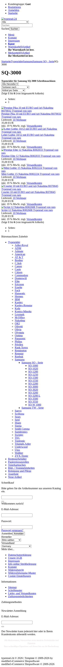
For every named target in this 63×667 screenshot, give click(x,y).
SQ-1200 (33, 371)
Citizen (18, 272)
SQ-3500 (33, 398)
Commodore (21, 275)
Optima (19, 335)
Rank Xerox (21, 347)
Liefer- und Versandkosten (22, 593)
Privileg (19, 344)
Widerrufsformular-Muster (22, 573)
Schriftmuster (15, 590)
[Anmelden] (2, 626)
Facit (17, 290)
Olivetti (19, 326)
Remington (21, 350)
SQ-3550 (33, 401)
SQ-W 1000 (34, 404)
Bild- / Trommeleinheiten (21, 468)
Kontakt (12, 37)
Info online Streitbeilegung (22, 563)
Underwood (21, 446)
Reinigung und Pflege (19, 471)
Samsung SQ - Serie (32, 362)
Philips (18, 341)
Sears (17, 416)
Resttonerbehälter (17, 458)
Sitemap (12, 587)
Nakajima (20, 320)
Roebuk (19, 356)
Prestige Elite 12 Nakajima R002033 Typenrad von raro (30, 156)
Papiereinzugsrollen (18, 461)
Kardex (19, 302)
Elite (17, 281)
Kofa (17, 308)
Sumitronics (21, 431)
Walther (19, 452)
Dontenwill (21, 278)
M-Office (20, 317)
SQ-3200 (33, 392)
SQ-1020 (33, 368)
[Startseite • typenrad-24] (9, 18)
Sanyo (18, 410)
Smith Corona (22, 428)
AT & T (19, 257)
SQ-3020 (33, 389)
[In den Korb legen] (2, 501)
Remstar (19, 353)
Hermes (19, 296)
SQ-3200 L (34, 395)
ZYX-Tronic (21, 455)
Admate (19, 251)
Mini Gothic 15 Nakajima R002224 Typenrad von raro (30, 174)
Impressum (14, 40)
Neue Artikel (15, 477)
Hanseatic (20, 293)
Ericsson (19, 284)
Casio (18, 269)
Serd (17, 419)
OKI (17, 323)
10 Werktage (19, 119)
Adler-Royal (21, 245)
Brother (19, 260)
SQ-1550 (33, 380)
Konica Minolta (23, 311)
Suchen (14, 29)
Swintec (19, 434)
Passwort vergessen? (12, 530)
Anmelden (19, 533)
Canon (18, 266)
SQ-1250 (33, 374)
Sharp (18, 422)
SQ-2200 (33, 383)
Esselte (18, 287)
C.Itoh (18, 263)
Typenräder (14, 242)
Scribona (19, 413)
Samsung (20, 359)
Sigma (18, 425)
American (20, 254)
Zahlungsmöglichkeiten (20, 596)
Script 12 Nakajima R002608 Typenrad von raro (27, 210)
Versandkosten (34, 125)
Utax (17, 449)
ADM (18, 248)
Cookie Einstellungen (19, 576)
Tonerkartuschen (17, 465)
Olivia (18, 329)
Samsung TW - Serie (33, 407)
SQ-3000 (33, 386)
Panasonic (20, 338)
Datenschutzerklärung (19, 554)
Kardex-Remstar (23, 305)
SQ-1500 (33, 377)
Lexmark (19, 314)
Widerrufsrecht (16, 570)
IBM (17, 299)
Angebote (13, 474)
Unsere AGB (15, 557)
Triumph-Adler (23, 443)
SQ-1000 (33, 365)
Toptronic (20, 440)
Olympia (19, 332)
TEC (17, 437)
